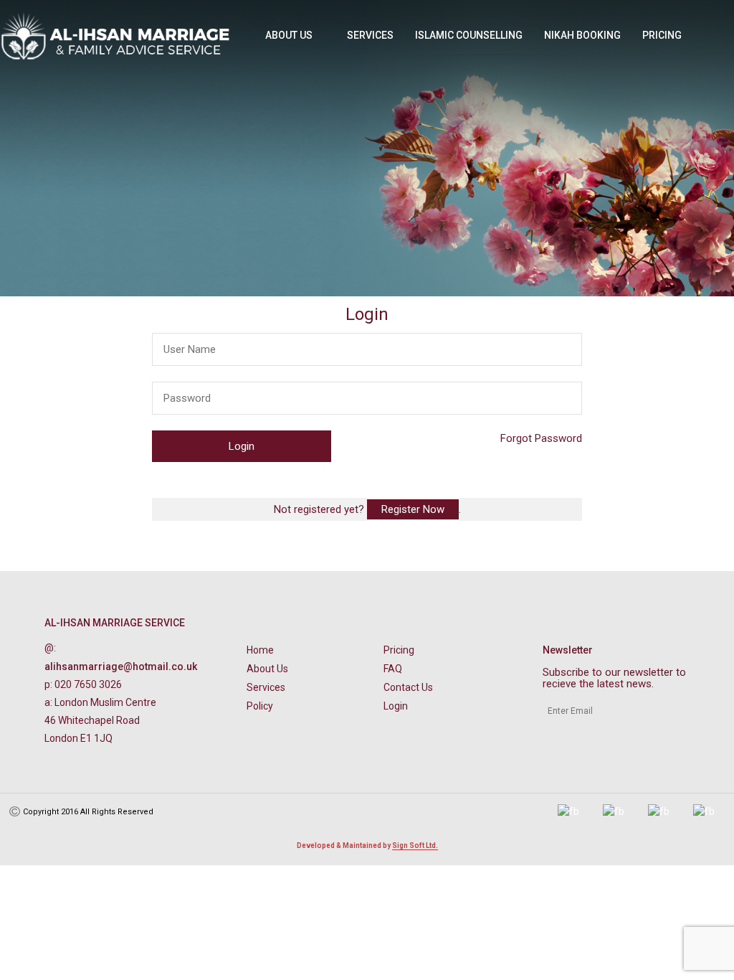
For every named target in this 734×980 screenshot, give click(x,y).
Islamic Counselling (469, 35)
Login (395, 706)
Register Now (412, 509)
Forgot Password (541, 438)
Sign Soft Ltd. (415, 845)
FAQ (392, 668)
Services (370, 35)
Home (260, 650)
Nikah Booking (582, 35)
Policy (260, 706)
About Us (289, 35)
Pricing (662, 35)
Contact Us (408, 687)
